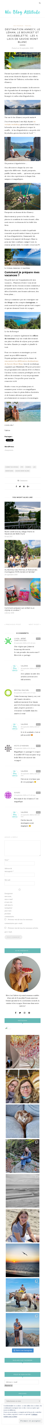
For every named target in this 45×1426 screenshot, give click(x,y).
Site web (7, 880)
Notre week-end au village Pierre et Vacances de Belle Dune (19, 533)
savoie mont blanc (22, 470)
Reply (38, 638)
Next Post (34, 624)
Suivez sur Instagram (24, 1350)
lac (34, 467)
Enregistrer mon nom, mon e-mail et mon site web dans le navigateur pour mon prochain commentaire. (9, 905)
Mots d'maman (21, 746)
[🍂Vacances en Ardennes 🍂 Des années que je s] (22, 1156)
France (28, 467)
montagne (9, 470)
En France (19, 26)
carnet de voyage (12, 467)
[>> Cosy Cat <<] (22, 1121)
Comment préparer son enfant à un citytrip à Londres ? (19, 609)
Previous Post (13, 624)
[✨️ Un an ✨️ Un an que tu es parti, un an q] (22, 1191)
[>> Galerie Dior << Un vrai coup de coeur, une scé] (22, 1052)
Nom (7, 860)
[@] (11, 1030)
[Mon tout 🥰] (22, 1225)
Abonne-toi (8, 1385)
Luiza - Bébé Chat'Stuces (20, 639)
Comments (22, 481)
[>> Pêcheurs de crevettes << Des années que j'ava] (22, 1295)
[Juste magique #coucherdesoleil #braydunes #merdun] (22, 1260)
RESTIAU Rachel (21, 690)
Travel (28, 26)
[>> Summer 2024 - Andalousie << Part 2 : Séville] (22, 1330)
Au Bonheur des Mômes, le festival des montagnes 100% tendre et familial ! (21, 571)
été (22, 467)
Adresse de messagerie (9, 869)
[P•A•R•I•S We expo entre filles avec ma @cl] (22, 1086)
